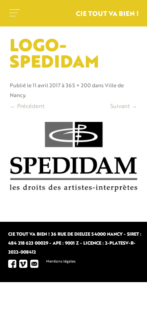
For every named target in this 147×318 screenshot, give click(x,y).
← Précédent (27, 106)
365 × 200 (78, 85)
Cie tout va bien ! (107, 14)
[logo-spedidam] (73, 157)
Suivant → (123, 106)
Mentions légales (61, 261)
